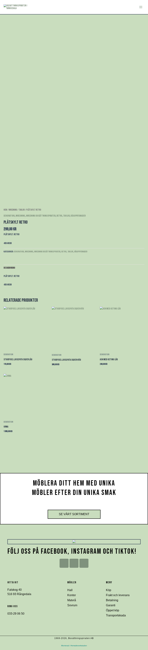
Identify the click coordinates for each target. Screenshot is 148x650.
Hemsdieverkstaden (79, 646)
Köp (108, 590)
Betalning (112, 600)
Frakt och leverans (118, 595)
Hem (5, 209)
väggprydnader (78, 215)
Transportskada (116, 615)
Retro (59, 215)
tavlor (22, 209)
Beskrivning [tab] (9, 267)
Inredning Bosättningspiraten (41, 215)
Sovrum (72, 605)
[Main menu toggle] (140, 7)
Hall (70, 590)
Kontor (71, 595)
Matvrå (71, 600)
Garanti (110, 605)
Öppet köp (112, 610)
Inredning (13, 209)
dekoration (9, 215)
